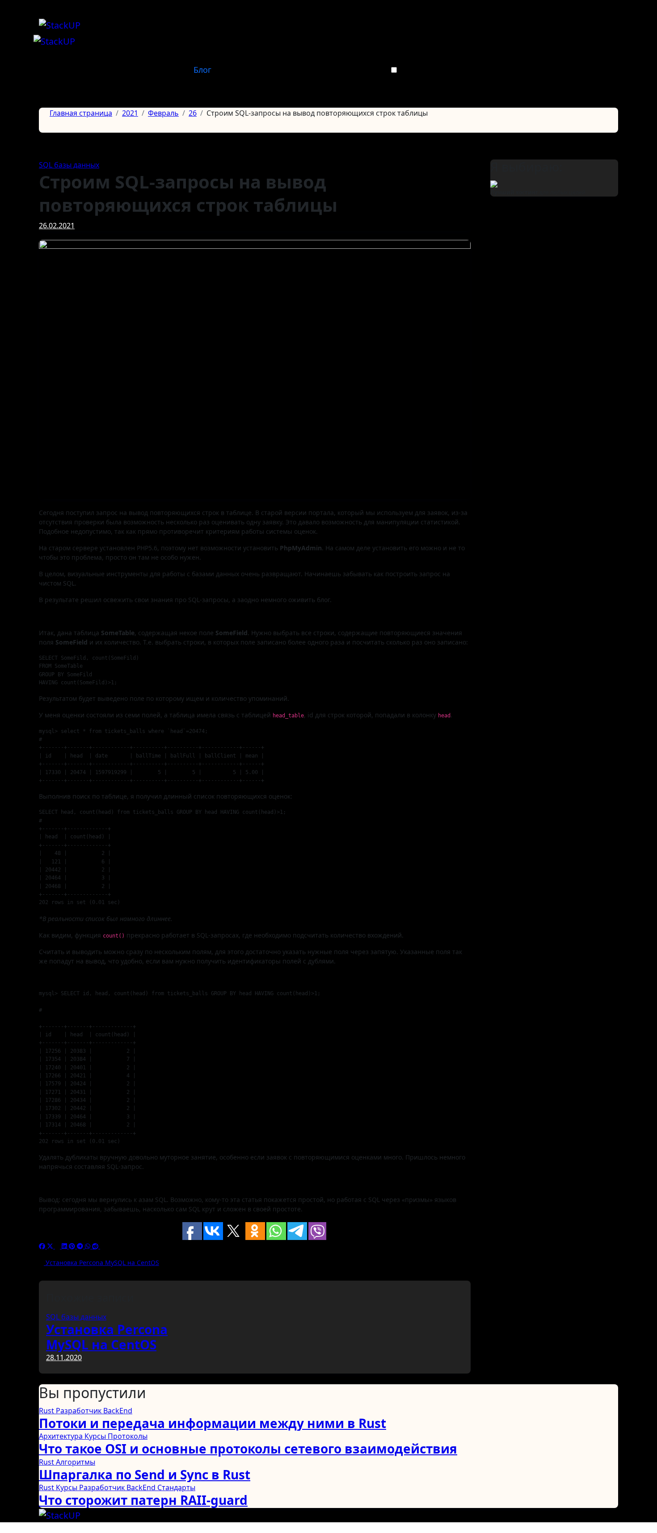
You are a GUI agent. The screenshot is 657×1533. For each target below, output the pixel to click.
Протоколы (127, 1436)
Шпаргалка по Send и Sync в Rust (144, 1474)
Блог (202, 69)
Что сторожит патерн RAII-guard (143, 1499)
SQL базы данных (69, 165)
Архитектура (61, 1436)
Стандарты (176, 1487)
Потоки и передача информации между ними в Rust (212, 1423)
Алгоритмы (75, 1462)
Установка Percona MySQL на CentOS (107, 1337)
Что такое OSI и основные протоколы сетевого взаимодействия (248, 1448)
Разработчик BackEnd (94, 1411)
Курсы (96, 1436)
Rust (47, 1411)
